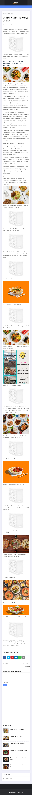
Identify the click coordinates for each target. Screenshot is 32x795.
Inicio (4, 12)
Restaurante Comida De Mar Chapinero (17, 765)
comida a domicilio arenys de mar (13, 12)
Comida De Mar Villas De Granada (18, 750)
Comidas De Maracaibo (16, 736)
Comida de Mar (7, 24)
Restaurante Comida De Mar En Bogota (18, 758)
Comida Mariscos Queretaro (17, 729)
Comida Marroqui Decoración (17, 743)
